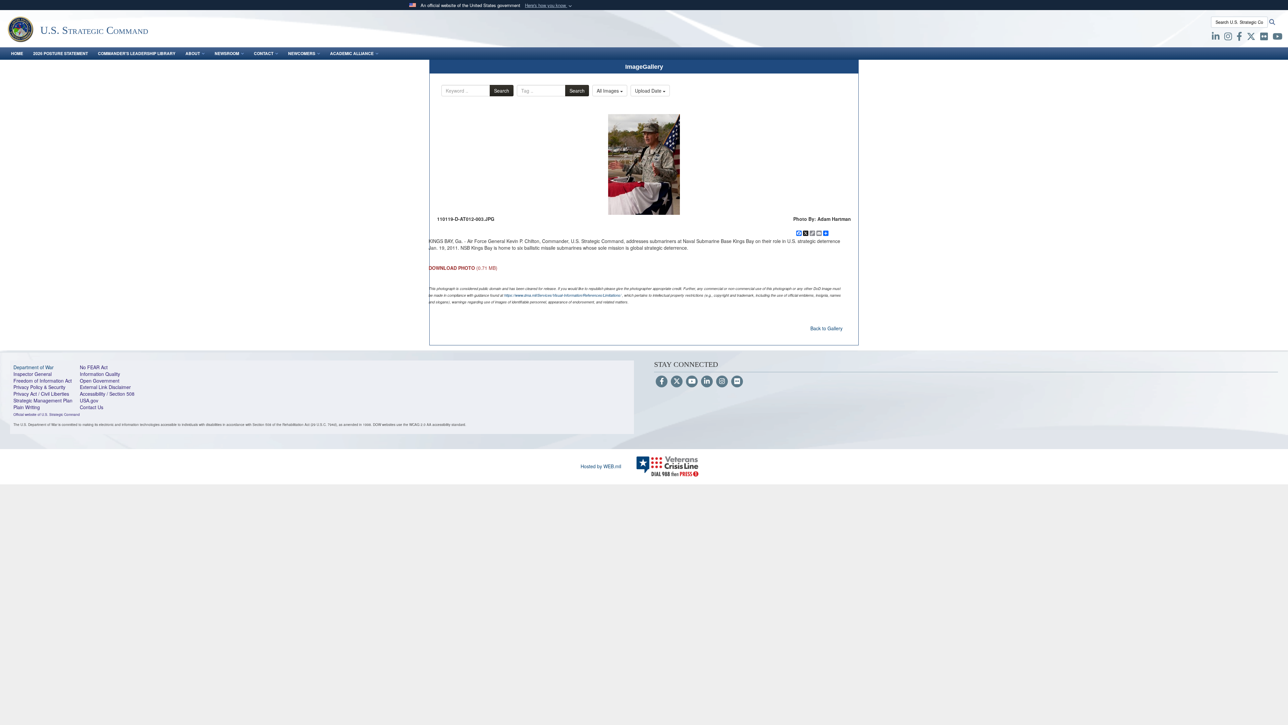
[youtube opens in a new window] (1277, 37)
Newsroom (227, 53)
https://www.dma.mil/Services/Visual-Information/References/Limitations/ (562, 295)
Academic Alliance (352, 53)
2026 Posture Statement (60, 53)
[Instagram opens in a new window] (1228, 37)
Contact (263, 53)
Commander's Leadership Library (136, 53)
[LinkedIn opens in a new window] (1216, 37)
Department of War (33, 367)
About (192, 53)
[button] (549, 5)
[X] (1251, 37)
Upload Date (649, 90)
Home (17, 53)
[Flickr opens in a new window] (1264, 37)
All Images (608, 90)
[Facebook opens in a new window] (1239, 37)
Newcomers (301, 53)
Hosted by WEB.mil (601, 466)
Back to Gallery (826, 328)
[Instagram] (722, 381)
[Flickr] (737, 381)
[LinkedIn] (707, 381)
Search (501, 90)
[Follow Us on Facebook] (661, 381)
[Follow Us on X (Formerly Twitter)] (677, 381)
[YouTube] (692, 381)
